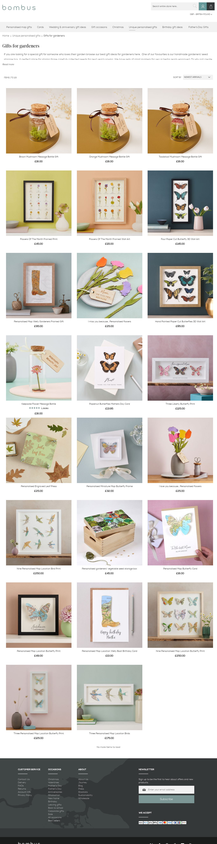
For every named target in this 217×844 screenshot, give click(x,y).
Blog (80, 785)
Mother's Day (55, 785)
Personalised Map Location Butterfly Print (39, 651)
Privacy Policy (25, 795)
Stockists (83, 792)
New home (53, 798)
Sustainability (85, 795)
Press (81, 788)
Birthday (52, 801)
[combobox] (175, 6)
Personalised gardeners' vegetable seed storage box (109, 568)
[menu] (108, 27)
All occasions (54, 817)
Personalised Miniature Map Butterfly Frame (110, 486)
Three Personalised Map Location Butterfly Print (39, 733)
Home (5, 35)
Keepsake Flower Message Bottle (39, 404)
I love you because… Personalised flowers (180, 486)
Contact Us (24, 779)
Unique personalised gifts (26, 35)
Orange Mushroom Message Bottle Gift (109, 156)
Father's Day (54, 788)
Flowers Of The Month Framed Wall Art (109, 239)
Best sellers (54, 820)
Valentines (53, 782)
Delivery (22, 782)
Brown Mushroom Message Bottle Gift (38, 156)
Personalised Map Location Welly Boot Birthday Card (109, 651)
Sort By (177, 77)
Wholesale (83, 798)
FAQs (21, 785)
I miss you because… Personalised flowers (109, 321)
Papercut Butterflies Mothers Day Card (109, 404)
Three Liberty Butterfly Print (180, 404)
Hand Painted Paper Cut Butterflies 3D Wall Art (180, 321)
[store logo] (18, 6)
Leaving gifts (54, 804)
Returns (22, 788)
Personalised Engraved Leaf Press (39, 486)
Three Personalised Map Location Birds (109, 733)
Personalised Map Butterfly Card (180, 568)
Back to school (55, 808)
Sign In (204, 9)
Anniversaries (55, 792)
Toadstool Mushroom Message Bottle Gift (180, 156)
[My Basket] (211, 6)
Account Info (24, 792)
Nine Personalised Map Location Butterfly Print (180, 651)
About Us (83, 779)
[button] (201, 14)
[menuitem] (20, 27)
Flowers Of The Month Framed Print (39, 239)
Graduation (54, 795)
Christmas (53, 779)
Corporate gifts (56, 811)
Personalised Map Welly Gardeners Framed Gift (39, 321)
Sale (50, 814)
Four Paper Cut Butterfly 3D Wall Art (180, 239)
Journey (82, 782)
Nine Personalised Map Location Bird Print (39, 568)
